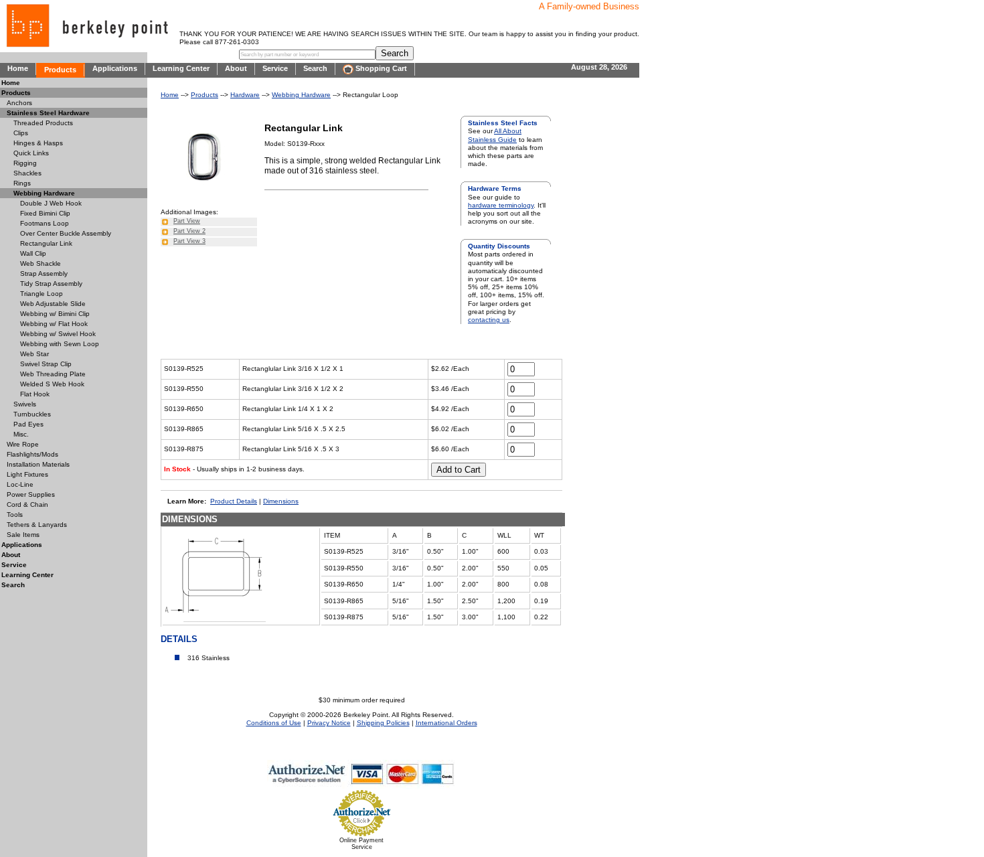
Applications (114, 68)
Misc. (21, 434)
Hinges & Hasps (38, 143)
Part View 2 (189, 231)
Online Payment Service (361, 843)
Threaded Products (43, 123)
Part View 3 (189, 241)
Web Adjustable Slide (53, 303)
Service (275, 68)
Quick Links (31, 153)
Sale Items (23, 534)
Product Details (233, 501)
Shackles (27, 173)
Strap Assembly (44, 273)
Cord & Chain (27, 504)
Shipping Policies (383, 722)
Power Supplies (31, 494)
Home (17, 68)
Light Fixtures (27, 474)
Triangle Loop (41, 293)
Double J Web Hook (51, 203)
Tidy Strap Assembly (51, 283)
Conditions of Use (273, 722)
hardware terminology (501, 205)
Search (315, 68)
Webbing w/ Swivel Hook (58, 333)
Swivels (24, 404)
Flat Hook (35, 394)
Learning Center (181, 68)
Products (60, 70)
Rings (22, 183)
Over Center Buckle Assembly (65, 233)
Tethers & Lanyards (37, 524)
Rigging (25, 163)
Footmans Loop (44, 223)
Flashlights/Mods (32, 454)
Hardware (245, 94)
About (236, 68)
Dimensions (281, 501)
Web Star (34, 354)
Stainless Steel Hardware (48, 112)
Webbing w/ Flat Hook (54, 323)
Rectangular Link (46, 243)
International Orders (446, 722)
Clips (20, 133)
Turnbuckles (32, 414)
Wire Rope (23, 444)
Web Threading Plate (53, 374)
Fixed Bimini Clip (45, 213)
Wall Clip (33, 253)
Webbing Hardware (301, 94)
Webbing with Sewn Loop (59, 343)
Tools (15, 514)
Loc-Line (20, 484)
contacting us (488, 319)
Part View (186, 221)
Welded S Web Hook (52, 384)
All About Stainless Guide (494, 135)
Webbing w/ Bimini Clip (55, 313)
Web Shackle (40, 263)
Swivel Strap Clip (46, 364)
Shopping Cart (380, 68)
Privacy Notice (329, 722)
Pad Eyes (28, 424)
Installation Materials (38, 464)
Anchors (19, 102)
